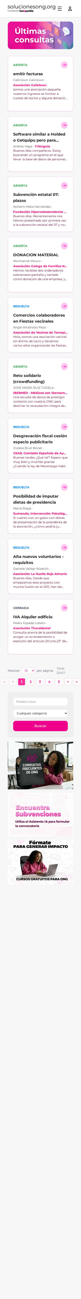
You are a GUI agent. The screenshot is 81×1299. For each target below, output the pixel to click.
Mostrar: (14, 671)
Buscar (40, 726)
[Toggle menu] (59, 8)
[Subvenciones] (40, 814)
